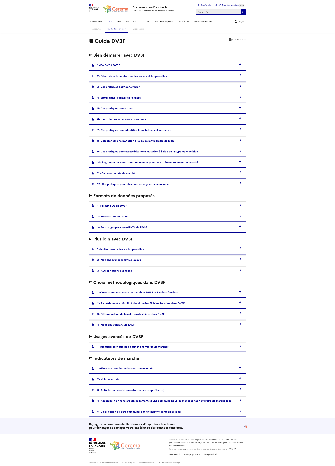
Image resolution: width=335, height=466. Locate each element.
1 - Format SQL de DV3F (111, 206)
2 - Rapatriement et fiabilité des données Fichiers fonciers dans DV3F (140, 303)
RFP (127, 21)
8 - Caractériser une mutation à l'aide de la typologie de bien (134, 141)
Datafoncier (206, 5)
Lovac (119, 21)
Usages (240, 21)
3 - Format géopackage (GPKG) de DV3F (121, 227)
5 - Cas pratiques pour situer (114, 108)
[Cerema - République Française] (125, 445)
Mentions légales (128, 462)
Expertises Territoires (160, 424)
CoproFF (137, 21)
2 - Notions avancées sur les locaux (118, 260)
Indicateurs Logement (163, 21)
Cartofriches (183, 21)
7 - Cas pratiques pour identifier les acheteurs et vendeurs (133, 130)
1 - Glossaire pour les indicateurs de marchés (124, 368)
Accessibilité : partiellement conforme (103, 462)
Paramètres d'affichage (171, 462)
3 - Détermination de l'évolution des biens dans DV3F (129, 314)
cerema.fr (173, 454)
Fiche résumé (95, 29)
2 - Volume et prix (107, 379)
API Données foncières (231, 5)
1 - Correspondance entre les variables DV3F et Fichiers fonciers (136, 292)
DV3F (110, 21)
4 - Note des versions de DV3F (115, 325)
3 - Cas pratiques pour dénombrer (117, 87)
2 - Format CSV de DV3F (111, 216)
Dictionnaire (138, 29)
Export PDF (237, 39)
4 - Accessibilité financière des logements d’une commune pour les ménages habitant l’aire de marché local (163, 401)
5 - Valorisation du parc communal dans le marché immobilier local (138, 412)
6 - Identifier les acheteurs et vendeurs (120, 119)
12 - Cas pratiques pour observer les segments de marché (132, 184)
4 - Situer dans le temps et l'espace (118, 98)
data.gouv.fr (209, 454)
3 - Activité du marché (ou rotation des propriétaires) (129, 390)
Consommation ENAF (202, 21)
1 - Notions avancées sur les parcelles (119, 249)
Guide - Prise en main (116, 29)
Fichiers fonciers (96, 21)
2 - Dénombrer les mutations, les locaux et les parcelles (131, 76)
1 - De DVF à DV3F (107, 65)
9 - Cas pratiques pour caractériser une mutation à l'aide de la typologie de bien (146, 151)
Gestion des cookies (146, 462)
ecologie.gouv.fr (191, 454)
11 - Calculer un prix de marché (115, 173)
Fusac (147, 21)
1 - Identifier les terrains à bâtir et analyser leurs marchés (132, 347)
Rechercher (243, 12)
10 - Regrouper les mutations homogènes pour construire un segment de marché (146, 162)
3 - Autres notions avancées (113, 271)
